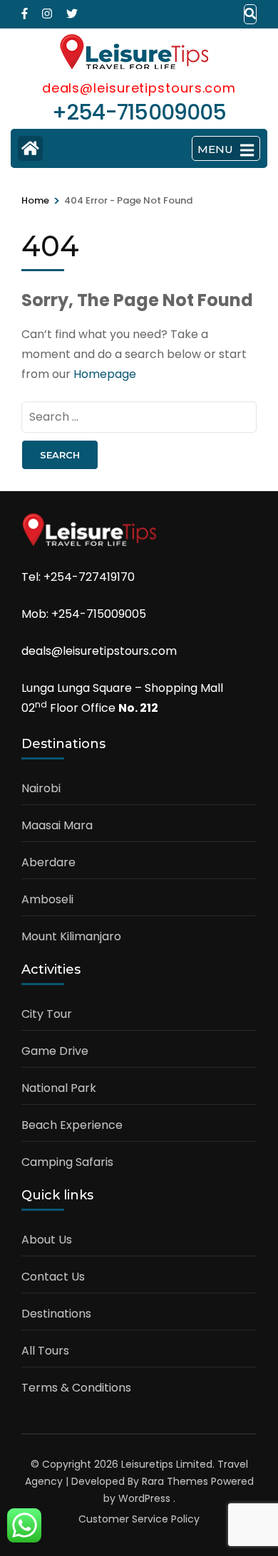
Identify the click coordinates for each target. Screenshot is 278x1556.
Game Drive (54, 1051)
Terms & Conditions (76, 1387)
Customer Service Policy (139, 1519)
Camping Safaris (67, 1162)
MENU (215, 149)
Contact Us (53, 1276)
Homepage (104, 374)
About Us (46, 1239)
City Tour (46, 1014)
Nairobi (41, 788)
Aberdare (48, 862)
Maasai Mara (57, 825)
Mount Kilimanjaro (71, 936)
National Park (58, 1088)
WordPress (144, 1498)
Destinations (56, 1313)
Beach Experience (72, 1125)
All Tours (45, 1350)
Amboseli (47, 899)
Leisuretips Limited (166, 1464)
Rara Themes (175, 1481)
